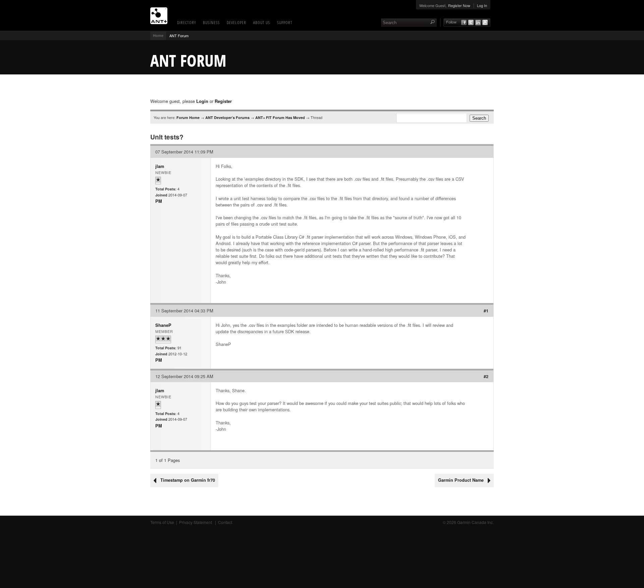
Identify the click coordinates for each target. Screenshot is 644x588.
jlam (159, 166)
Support (284, 22)
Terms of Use (162, 522)
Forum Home (188, 117)
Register (223, 101)
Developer (236, 22)
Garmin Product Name (461, 480)
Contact (225, 522)
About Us (261, 22)
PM (158, 201)
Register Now (459, 5)
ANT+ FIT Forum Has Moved (280, 117)
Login (202, 101)
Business (211, 22)
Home (158, 35)
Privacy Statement (196, 522)
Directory (186, 22)
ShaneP (163, 325)
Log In (482, 5)
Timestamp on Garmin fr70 (187, 480)
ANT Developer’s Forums (227, 117)
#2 (486, 376)
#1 (486, 311)
